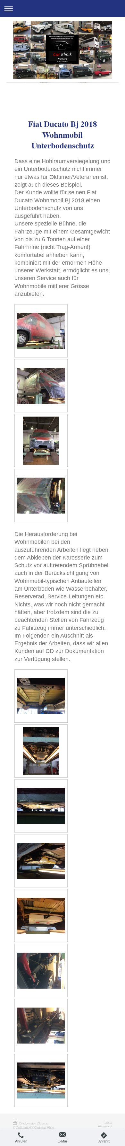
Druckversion (28, 1123)
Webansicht (105, 1126)
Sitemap (43, 1123)
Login (108, 1122)
